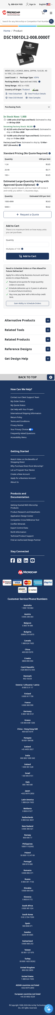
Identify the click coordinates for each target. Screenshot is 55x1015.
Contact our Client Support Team (25, 397)
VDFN (36, 77)
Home (7, 30)
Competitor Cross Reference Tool (25, 520)
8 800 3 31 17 (27, 687)
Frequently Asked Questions (23, 433)
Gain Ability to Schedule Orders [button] (27, 303)
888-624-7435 (17, 4)
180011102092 (27, 846)
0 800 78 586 (27, 625)
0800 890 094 (27, 661)
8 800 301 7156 (27, 882)
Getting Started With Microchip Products (24, 506)
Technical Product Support (22, 535)
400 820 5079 (27, 652)
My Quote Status (18, 405)
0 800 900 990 (27, 705)
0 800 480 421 (27, 829)
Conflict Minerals (18, 524)
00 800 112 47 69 (28, 855)
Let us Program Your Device (23, 470)
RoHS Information (18, 531)
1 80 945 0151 (27, 776)
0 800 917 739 (27, 696)
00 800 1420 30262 (27, 961)
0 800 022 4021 (27, 820)
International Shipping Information (26, 413)
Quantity (10, 240)
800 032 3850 (27, 970)
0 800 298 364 (27, 617)
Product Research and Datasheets (25, 511)
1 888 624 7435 (27, 643)
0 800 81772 (27, 899)
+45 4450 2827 (27, 749)
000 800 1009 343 (27, 758)
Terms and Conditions (20, 421)
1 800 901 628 (27, 767)
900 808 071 (27, 926)
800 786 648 (27, 784)
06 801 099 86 (27, 740)
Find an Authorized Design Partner (26, 540)
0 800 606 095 (27, 890)
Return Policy (16, 417)
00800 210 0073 (27, 634)
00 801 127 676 (27, 952)
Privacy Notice (17, 425)
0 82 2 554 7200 (27, 917)
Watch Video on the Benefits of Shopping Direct (24, 460)
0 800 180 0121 (27, 714)
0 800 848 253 (27, 943)
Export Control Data (19, 527)
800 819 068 (27, 864)
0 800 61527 (27, 811)
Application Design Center (22, 515)
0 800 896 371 (27, 873)
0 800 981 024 (27, 908)
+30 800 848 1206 (27, 723)
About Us (15, 482)
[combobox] (27, 21)
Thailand (26, 89)
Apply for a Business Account (23, 478)
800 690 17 (27, 837)
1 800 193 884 (27, 608)
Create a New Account (20, 474)
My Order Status (18, 401)
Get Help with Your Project (22, 409)
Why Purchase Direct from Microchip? (27, 466)
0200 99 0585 (27, 935)
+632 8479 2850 (27, 793)
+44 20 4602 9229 (27, 996)
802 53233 (27, 678)
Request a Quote (29, 214)
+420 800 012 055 (27, 670)
